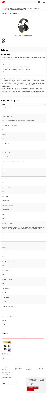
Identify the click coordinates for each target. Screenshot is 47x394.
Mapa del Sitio (41, 369)
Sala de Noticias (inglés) (18, 368)
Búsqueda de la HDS (29, 369)
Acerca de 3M (4, 369)
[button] (39, 390)
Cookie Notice (30, 384)
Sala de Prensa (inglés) (18, 369)
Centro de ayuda (41, 368)
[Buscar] (39, 2)
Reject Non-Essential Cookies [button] (32, 387)
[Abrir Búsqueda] (44, 2)
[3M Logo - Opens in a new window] (3, 2)
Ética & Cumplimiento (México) (6, 377)
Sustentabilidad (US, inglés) (6, 374)
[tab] (23, 337)
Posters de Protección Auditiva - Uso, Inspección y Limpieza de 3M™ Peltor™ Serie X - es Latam (6, 354)
